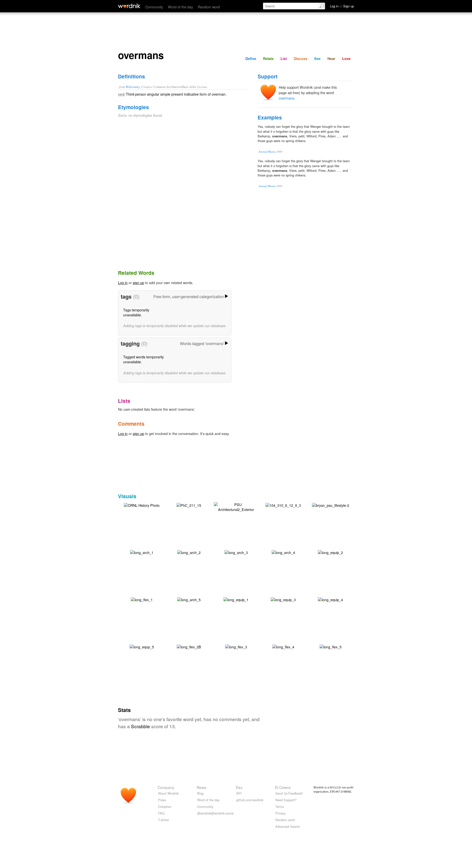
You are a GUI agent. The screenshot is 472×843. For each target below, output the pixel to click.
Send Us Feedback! (289, 793)
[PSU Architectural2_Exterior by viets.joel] (236, 506)
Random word (209, 6)
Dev (239, 787)
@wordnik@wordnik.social (215, 813)
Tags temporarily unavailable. (136, 312)
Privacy (280, 813)
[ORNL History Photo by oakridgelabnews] (142, 504)
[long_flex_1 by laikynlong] (142, 599)
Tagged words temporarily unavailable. (143, 359)
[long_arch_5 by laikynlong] (189, 599)
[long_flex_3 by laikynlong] (236, 646)
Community (154, 6)
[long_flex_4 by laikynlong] (283, 646)
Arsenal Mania (267, 151)
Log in (123, 282)
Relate (268, 58)
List (283, 58)
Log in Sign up (342, 6)
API (239, 793)
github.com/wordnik (249, 800)
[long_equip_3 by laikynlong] (283, 599)
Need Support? (285, 800)
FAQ (161, 813)
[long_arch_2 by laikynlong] (189, 551)
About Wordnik (168, 793)
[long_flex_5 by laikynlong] (330, 646)
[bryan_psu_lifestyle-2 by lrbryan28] (330, 504)
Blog (200, 793)
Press (162, 800)
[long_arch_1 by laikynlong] (141, 551)
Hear (331, 58)
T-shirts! (163, 819)
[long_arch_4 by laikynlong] (283, 551)
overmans (286, 98)
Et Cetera (283, 787)
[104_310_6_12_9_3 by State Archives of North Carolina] (283, 504)
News (201, 787)
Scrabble (140, 726)
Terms (279, 806)
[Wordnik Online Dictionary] (129, 6)
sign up (138, 282)
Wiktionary (133, 87)
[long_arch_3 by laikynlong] (236, 551)
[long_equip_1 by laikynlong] (236, 599)
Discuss (300, 58)
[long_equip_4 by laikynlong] (330, 599)
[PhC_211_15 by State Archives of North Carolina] (189, 504)
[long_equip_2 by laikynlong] (330, 551)
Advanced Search (287, 826)
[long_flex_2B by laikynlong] (189, 646)
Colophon (164, 806)
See (317, 58)
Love (346, 58)
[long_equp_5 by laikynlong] (142, 646)
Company (166, 787)
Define (250, 58)
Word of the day (180, 6)
